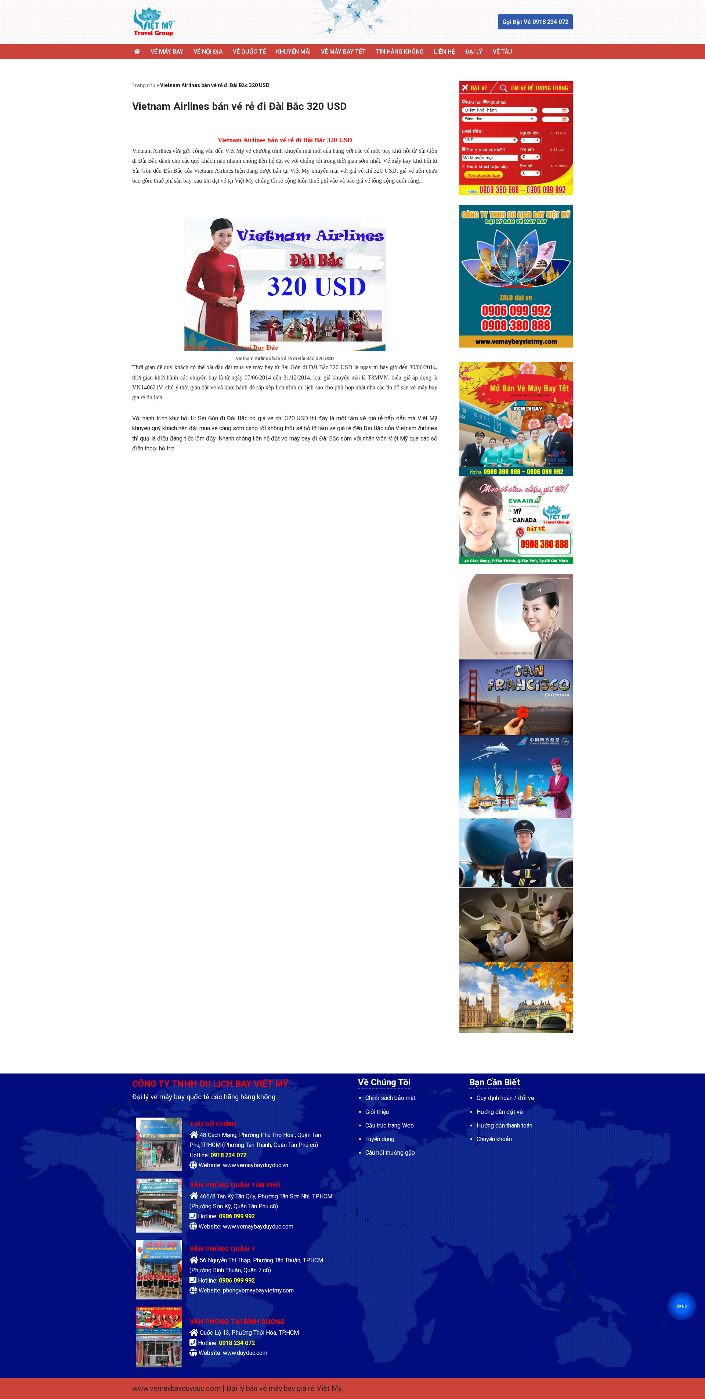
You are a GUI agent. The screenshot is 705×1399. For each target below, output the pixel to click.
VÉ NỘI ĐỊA (208, 51)
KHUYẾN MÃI (293, 51)
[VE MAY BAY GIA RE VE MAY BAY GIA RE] (154, 22)
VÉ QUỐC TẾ (249, 51)
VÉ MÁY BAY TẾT (343, 51)
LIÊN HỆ (444, 51)
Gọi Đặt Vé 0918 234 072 (535, 21)
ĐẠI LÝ (473, 51)
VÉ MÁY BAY (167, 51)
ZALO (682, 1305)
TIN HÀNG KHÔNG (400, 51)
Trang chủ (143, 85)
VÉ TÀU (502, 51)
